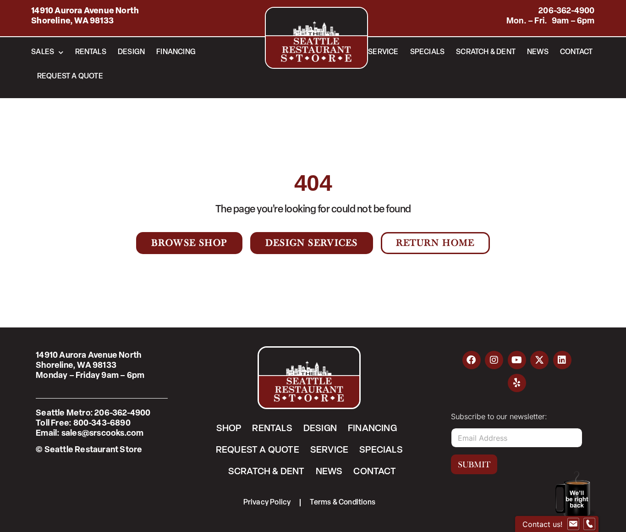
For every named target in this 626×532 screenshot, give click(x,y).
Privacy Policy (267, 502)
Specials (427, 52)
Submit (474, 465)
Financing (176, 52)
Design (131, 52)
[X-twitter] (539, 360)
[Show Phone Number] (589, 524)
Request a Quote (70, 76)
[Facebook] (471, 360)
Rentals (90, 52)
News (538, 52)
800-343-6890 (102, 424)
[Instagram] (494, 360)
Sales (42, 52)
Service (383, 52)
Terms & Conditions (342, 502)
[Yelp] (517, 383)
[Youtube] (517, 360)
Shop (229, 428)
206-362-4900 (566, 11)
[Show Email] (573, 524)
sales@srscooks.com (102, 434)
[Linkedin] (562, 360)
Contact (576, 52)
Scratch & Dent (486, 52)
